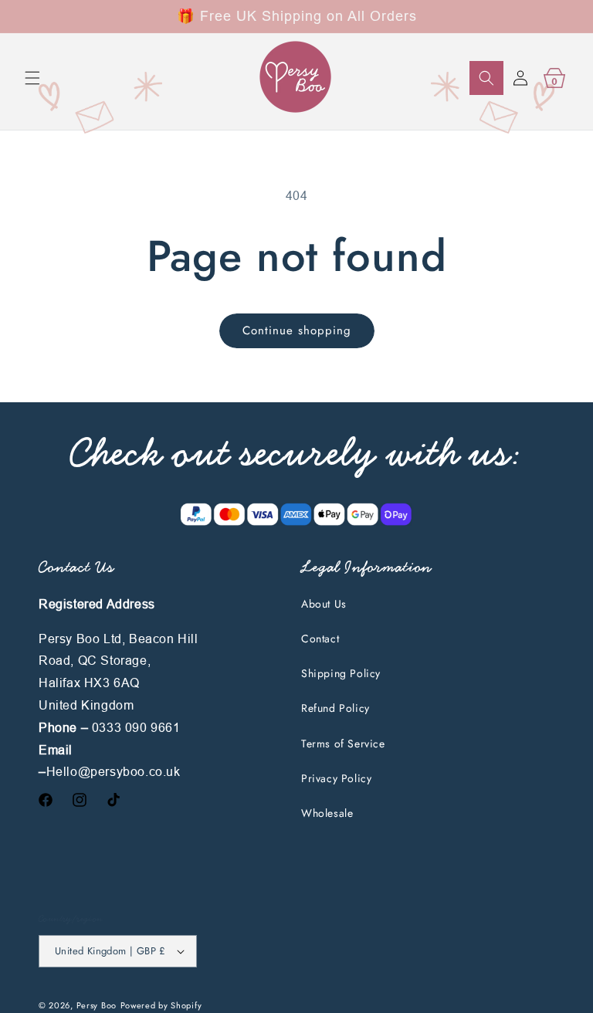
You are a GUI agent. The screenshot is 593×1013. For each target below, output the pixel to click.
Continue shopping (296, 330)
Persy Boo (96, 1005)
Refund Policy (335, 708)
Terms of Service (343, 743)
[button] (32, 78)
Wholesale (327, 813)
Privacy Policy (336, 778)
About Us (324, 604)
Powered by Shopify (161, 1005)
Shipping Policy (341, 673)
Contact (320, 638)
